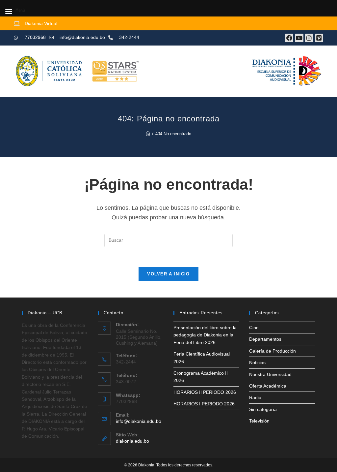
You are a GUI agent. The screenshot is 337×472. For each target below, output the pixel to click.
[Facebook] (289, 38)
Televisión (259, 421)
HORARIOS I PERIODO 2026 (204, 403)
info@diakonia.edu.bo (138, 421)
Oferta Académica (267, 386)
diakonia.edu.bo (132, 441)
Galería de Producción (272, 351)
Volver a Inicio (168, 273)
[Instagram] (309, 38)
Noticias (257, 362)
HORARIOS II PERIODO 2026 (204, 392)
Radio (255, 397)
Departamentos (265, 339)
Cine (254, 327)
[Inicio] (148, 133)
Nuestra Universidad (270, 374)
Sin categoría (263, 409)
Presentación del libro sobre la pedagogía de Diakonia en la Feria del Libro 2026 (205, 335)
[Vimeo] (319, 38)
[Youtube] (299, 38)
